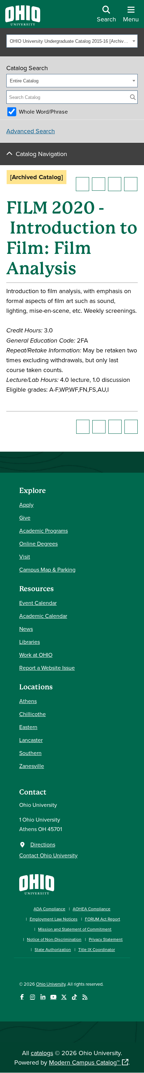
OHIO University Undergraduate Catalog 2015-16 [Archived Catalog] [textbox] (70, 41)
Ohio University (50, 984)
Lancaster (31, 740)
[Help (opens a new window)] (130, 184)
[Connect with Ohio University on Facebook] (21, 997)
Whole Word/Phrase (43, 111)
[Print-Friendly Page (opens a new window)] (114, 184)
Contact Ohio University (48, 855)
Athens (28, 701)
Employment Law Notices (54, 919)
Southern (30, 753)
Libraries (29, 642)
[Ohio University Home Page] (36, 883)
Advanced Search (30, 131)
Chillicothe (32, 714)
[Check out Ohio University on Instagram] (32, 997)
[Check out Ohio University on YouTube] (53, 997)
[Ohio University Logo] (22, 23)
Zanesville (31, 766)
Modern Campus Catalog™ (84, 1062)
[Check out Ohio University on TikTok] (74, 997)
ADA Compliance (49, 909)
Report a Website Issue (47, 668)
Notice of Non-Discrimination (54, 939)
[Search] (133, 97)
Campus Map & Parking (47, 569)
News (26, 629)
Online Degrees (38, 543)
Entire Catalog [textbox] (24, 80)
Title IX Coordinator (96, 949)
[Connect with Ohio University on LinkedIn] (42, 997)
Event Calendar (38, 603)
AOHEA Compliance (91, 909)
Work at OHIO (35, 655)
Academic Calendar (43, 616)
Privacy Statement (106, 939)
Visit (24, 556)
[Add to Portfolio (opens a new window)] (82, 184)
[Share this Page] (98, 184)
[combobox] (72, 41)
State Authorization (53, 949)
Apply (26, 504)
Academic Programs (43, 530)
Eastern (28, 727)
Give (24, 517)
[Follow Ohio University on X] (63, 997)
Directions (42, 844)
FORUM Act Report (102, 919)
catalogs (42, 1052)
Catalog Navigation (41, 153)
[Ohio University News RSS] (84, 997)
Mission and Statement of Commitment (74, 929)
